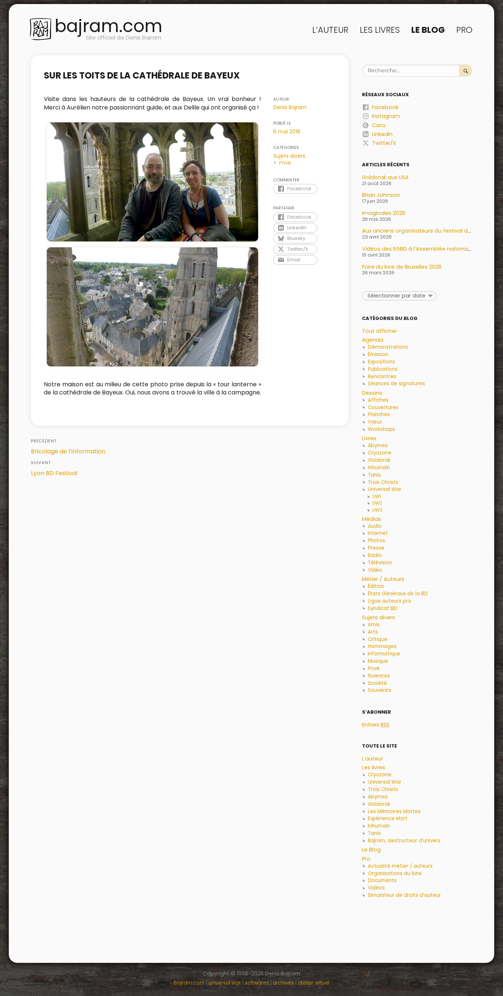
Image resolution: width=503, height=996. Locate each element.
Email (293, 259)
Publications (383, 369)
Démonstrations (388, 347)
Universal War (384, 489)
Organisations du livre (395, 873)
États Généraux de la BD (398, 593)
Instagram (386, 116)
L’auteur (330, 30)
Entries (376, 724)
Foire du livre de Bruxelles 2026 (402, 267)
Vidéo (375, 570)
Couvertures (383, 407)
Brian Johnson (381, 195)
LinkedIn (296, 227)
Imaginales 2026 (383, 213)
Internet (378, 533)
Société (377, 683)
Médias (371, 519)
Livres (369, 438)
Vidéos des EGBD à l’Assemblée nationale (417, 249)
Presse (376, 547)
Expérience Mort (388, 818)
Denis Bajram (290, 107)
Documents (382, 880)
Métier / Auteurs (383, 579)
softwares (257, 982)
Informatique (384, 653)
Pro (464, 30)
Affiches (378, 400)
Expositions (381, 361)
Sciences (379, 675)
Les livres (380, 30)
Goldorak (379, 460)
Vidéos (376, 887)
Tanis (374, 474)
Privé (285, 163)
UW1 (376, 496)
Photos (376, 540)
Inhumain (379, 467)
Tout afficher (379, 331)
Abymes (378, 445)
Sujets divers (289, 156)
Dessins (372, 393)
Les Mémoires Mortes (394, 811)
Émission (378, 354)
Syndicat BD (382, 608)
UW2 (377, 503)
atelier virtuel (313, 982)
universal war (224, 982)
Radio (375, 555)
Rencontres (382, 376)
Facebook (299, 188)
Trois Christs (383, 482)
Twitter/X (297, 249)
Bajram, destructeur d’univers (404, 840)
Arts (373, 631)
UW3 (377, 510)
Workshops (381, 429)
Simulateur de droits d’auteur (404, 895)
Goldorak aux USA (385, 177)
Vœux (375, 421)
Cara (378, 125)
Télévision (380, 562)
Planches (379, 414)
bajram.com (108, 26)
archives (283, 982)
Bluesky (296, 238)
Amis (374, 624)
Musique (378, 661)
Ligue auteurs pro (389, 601)
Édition (376, 586)
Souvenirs (379, 690)
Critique (377, 639)
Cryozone (379, 452)
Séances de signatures (396, 383)
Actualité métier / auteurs (400, 866)
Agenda (372, 340)
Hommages (382, 646)
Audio (375, 526)
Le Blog (428, 30)
